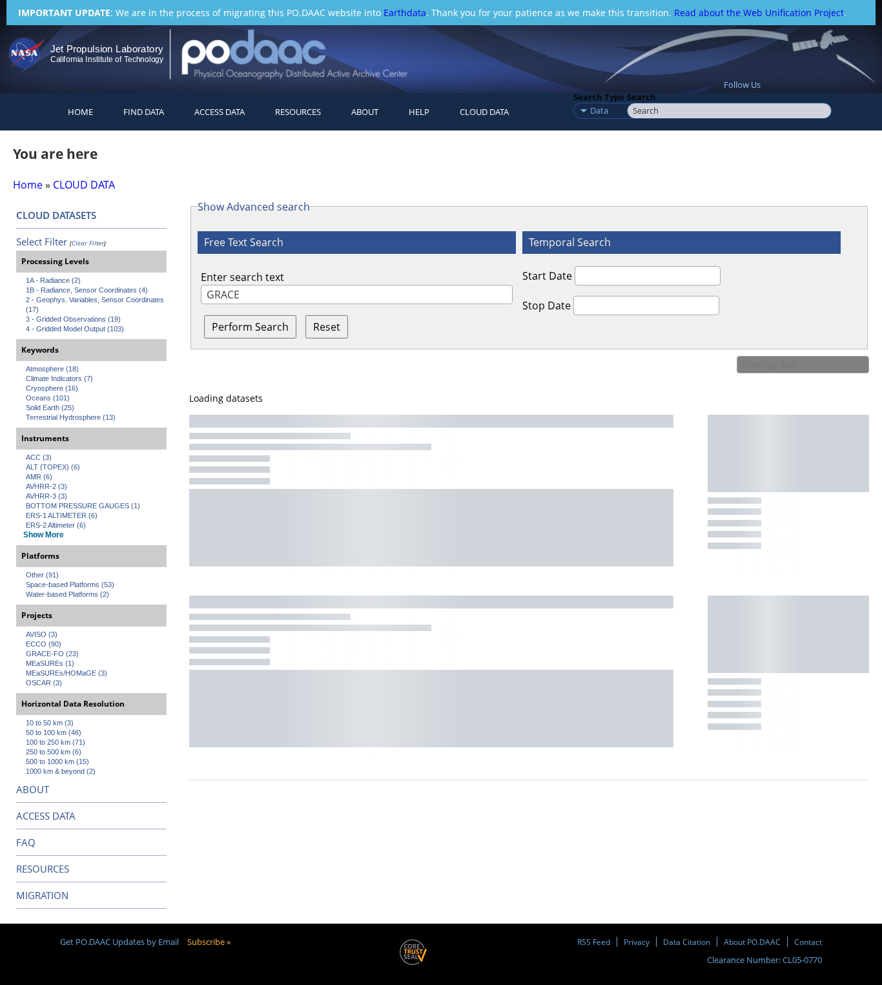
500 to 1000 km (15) (57, 761)
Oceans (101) (48, 398)
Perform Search (250, 327)
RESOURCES (298, 112)
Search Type (598, 97)
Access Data (219, 112)
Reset (326, 327)
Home (80, 112)
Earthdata (405, 12)
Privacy (637, 942)
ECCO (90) (43, 644)
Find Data (143, 112)
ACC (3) (39, 457)
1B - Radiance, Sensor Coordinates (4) (87, 290)
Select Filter (41, 241)
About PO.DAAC (752, 942)
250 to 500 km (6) (53, 752)
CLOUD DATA (484, 112)
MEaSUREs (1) (50, 663)
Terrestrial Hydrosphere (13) (71, 417)
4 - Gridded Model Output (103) (75, 329)
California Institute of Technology (106, 59)
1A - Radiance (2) (53, 280)
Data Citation (686, 942)
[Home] (305, 54)
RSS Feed (593, 942)
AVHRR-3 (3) (46, 496)
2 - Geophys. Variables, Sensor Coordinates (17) (96, 304)
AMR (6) (39, 477)
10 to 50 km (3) (50, 723)
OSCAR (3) (44, 683)
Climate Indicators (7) (59, 378)
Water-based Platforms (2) (67, 594)
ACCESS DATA (46, 815)
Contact (808, 942)
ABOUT (32, 789)
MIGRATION (42, 895)
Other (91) (42, 575)
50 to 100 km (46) (53, 732)
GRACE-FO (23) (52, 654)
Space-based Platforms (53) (70, 584)
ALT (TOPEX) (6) (53, 467)
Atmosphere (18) (52, 369)
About (364, 112)
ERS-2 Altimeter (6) (56, 525)
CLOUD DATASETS (56, 215)
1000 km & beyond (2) (61, 771)
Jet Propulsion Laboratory (106, 48)
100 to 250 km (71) (55, 742)
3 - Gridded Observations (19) (73, 319)
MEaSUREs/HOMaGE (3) (66, 673)
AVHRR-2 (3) (46, 486)
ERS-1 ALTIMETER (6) (61, 515)
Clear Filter (88, 242)
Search (641, 97)
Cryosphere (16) (52, 388)
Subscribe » (209, 942)
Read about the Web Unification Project (759, 12)
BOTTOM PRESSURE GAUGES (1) (83, 506)
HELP (419, 112)
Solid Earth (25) (50, 407)
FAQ (26, 842)
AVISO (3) (41, 634)
